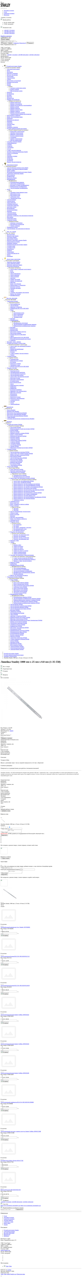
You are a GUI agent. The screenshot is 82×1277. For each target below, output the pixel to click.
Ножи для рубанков (15, 283)
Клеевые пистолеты (12, 82)
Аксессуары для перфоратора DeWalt (23, 481)
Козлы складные (14, 514)
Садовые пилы (11, 247)
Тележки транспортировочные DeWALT (24, 559)
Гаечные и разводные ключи (18, 88)
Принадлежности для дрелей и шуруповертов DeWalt (28, 487)
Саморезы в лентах (18, 500)
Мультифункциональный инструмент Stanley (19, 172)
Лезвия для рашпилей (16, 281)
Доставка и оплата (9, 10)
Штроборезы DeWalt (15, 643)
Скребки (9, 144)
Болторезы (10, 72)
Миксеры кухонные (15, 392)
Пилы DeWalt (14, 579)
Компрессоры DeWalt (16, 462)
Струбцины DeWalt (15, 444)
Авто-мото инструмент (13, 69)
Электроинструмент (12, 301)
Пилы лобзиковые (18, 314)
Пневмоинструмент (12, 227)
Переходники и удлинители (17, 285)
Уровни (12, 355)
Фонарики (10, 256)
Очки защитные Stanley (13, 263)
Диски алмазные (14, 275)
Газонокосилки (14, 359)
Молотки (9, 96)
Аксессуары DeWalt (12, 466)
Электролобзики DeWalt (16, 646)
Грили (12, 384)
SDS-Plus (15, 510)
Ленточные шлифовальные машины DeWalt (25, 601)
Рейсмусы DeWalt (15, 636)
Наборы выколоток (15, 102)
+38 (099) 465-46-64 (9, 31)
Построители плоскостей (17, 224)
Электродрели (11, 201)
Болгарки (12, 327)
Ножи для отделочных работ (15, 117)
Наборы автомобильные (16, 349)
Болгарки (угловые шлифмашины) (19, 185)
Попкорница (13, 395)
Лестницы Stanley (12, 237)
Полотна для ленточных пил (21, 534)
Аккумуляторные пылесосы (17, 373)
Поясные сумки (14, 540)
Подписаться (19, 1209)
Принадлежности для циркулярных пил (24, 495)
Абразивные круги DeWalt (17, 472)
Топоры (9, 154)
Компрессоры (14, 328)
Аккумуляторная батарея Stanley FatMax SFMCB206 (15, 1073)
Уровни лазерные (15, 225)
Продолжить (4, 835)
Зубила (9, 79)
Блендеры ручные (15, 378)
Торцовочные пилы (15, 198)
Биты (8, 70)
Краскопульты (14, 330)
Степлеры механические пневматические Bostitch (20, 418)
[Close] (1, 817)
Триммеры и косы (15, 365)
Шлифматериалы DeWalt (17, 565)
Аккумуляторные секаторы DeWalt (19, 452)
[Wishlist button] (1, 902)
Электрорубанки (11, 212)
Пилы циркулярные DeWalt (20, 582)
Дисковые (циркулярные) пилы (18, 192)
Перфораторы (11, 176)
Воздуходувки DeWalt (16, 459)
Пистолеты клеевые (15, 333)
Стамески (9, 146)
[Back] (7, 101)
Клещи (9, 83)
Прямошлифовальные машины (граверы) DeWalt (26, 600)
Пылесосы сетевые (15, 397)
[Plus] (18, 933)
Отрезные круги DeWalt (20, 475)
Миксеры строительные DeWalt (18, 619)
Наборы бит (13, 350)
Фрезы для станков (15, 294)
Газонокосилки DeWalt (16, 460)
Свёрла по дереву (18, 547)
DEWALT (6, 1236)
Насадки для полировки (16, 517)
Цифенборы (13, 563)
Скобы (12, 291)
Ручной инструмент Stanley (11, 653)
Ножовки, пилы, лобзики (14, 341)
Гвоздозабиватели (15, 304)
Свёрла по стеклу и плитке (20, 550)
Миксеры (12, 282)
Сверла (12, 289)
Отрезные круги (14, 520)
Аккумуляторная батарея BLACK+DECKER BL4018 (15, 985)
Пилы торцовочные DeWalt (20, 584)
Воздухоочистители (15, 382)
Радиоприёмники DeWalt (17, 633)
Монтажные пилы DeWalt (20, 590)
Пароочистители (14, 371)
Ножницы (10, 118)
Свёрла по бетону (18, 546)
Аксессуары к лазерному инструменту (20, 269)
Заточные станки (11, 207)
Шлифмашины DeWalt (16, 594)
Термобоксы (10, 249)
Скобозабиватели (11, 143)
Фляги (8, 254)
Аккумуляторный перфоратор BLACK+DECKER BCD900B (17, 1102)
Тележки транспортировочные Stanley (17, 151)
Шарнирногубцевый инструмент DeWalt (21, 447)
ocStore (9, 1269)
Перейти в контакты (6, 36)
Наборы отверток (15, 108)
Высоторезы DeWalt (15, 456)
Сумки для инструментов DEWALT (23, 558)
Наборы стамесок (15, 111)
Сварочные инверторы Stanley (15, 173)
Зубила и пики (14, 513)
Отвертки (9, 122)
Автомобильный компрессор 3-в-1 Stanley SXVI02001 (15, 927)
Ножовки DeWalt (15, 437)
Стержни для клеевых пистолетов (19, 292)
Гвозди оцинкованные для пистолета (20, 511)
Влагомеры (10, 217)
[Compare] (3, 955)
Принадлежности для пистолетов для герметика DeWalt (28, 489)
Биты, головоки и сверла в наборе (19, 504)
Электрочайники (15, 404)
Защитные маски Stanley (13, 262)
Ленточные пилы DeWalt (20, 591)
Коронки (12, 516)
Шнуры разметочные (16, 140)
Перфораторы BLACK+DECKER (19, 308)
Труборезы (10, 160)
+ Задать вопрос (5, 858)
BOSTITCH (7, 1234)
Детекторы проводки (13, 205)
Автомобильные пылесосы (17, 372)
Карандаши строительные (17, 131)
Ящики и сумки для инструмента (22, 561)
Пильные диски (14, 521)
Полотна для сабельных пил (21, 539)
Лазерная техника (12, 220)
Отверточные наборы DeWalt (18, 440)
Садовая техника (11, 356)
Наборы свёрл (17, 545)
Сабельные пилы (15, 196)
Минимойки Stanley (12, 239)
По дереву (16, 526)
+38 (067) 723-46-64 (9, 30)
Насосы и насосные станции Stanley (17, 240)
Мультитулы (10, 98)
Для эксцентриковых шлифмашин (22, 571)
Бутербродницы (14, 381)
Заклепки (12, 278)
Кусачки (9, 95)
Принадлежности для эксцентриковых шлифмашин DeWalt (29, 497)
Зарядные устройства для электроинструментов (20, 215)
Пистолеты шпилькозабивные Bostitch (17, 415)
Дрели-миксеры (11, 202)
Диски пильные (14, 276)
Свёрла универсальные (19, 552)
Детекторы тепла (11, 218)
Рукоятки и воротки (12, 127)
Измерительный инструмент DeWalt (20, 617)
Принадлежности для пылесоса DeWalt (24, 491)
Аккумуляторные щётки (16, 375)
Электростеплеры (12, 214)
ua (9, 37)
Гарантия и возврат (9, 13)
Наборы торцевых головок (17, 112)
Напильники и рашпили (13, 115)
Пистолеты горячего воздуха (18, 331)
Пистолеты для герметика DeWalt (19, 627)
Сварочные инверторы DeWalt (18, 637)
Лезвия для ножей (15, 279)
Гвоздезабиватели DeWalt (17, 613)
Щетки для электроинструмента (19, 575)
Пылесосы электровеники (17, 398)
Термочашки (10, 252)
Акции (6, 1224)
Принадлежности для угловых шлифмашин (25, 494)
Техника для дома (12, 368)
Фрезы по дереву (14, 562)
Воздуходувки (11, 234)
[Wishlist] (1, 955)
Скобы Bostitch (11, 417)
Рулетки (12, 352)
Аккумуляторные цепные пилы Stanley (17, 167)
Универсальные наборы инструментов (20, 114)
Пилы (8, 189)
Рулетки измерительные (16, 136)
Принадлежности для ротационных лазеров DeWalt (27, 492)
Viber (7, 1266)
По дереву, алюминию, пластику (22, 527)
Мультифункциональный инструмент (20, 339)
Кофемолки (13, 388)
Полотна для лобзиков (19, 536)
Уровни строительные (16, 138)
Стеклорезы (10, 147)
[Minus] (1, 933)
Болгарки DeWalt (15, 610)
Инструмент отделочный (14, 80)
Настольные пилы (15, 195)
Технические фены (12, 209)
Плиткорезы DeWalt (15, 629)
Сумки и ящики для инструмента (19, 353)
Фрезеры (9, 211)
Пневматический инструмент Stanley (17, 244)
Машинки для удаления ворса (18, 391)
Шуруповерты (11, 175)
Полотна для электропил (17, 532)
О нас (5, 12)
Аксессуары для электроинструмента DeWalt (22, 478)
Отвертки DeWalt (15, 439)
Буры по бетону (14, 505)
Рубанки (9, 125)
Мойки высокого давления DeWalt (19, 455)
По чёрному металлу (19, 530)
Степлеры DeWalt (15, 443)
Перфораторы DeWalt (16, 626)
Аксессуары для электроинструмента (20, 346)
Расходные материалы (13, 266)
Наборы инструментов (13, 99)
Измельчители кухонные (17, 385)
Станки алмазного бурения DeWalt (19, 639)
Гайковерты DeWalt (15, 611)
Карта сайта (7, 1223)
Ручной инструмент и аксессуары (16, 343)
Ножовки (9, 121)
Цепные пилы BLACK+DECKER (19, 366)
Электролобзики (11, 199)
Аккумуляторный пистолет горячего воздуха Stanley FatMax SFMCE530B (21, 1131)
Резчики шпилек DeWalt (16, 635)
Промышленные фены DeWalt (18, 632)
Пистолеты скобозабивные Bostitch (16, 414)
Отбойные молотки (12, 204)
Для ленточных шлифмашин (21, 569)
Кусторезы (13, 362)
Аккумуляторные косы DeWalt (18, 458)
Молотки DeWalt (14, 431)
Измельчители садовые (16, 360)
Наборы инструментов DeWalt (18, 621)
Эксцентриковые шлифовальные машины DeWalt (27, 598)
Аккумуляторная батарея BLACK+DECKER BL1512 (15, 956)
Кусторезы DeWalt (15, 463)
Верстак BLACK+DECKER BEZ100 (11, 1189)
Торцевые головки (12, 156)
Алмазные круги (14, 501)
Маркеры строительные (16, 134)
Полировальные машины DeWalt (22, 597)
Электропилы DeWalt (16, 465)
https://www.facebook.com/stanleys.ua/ (11, 1205)
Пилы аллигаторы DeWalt (20, 588)
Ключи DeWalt (14, 430)
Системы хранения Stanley (14, 141)
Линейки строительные (16, 133)
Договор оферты (8, 1220)
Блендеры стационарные (17, 379)
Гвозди (12, 272)
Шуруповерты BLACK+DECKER (19, 337)
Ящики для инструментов (14, 162)
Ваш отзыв (4, 832)
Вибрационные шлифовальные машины (24, 326)
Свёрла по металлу (18, 549)
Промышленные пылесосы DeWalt (19, 630)
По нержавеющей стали (20, 529)
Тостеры (12, 401)
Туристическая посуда (13, 253)
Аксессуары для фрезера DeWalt (22, 482)
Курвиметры (10, 93)
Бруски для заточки (12, 75)
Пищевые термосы (12, 243)
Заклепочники (11, 77)
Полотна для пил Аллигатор (21, 537)
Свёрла (12, 542)
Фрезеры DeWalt (14, 642)
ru (7, 37)
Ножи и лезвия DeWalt (16, 434)
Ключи (9, 85)
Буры (11, 270)
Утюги (12, 402)
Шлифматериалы (15, 295)
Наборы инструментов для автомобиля (21, 105)
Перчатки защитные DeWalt (17, 471)
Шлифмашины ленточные (20, 323)
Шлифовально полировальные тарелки (24, 572)
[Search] (16, 41)
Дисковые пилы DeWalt (19, 592)
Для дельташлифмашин (19, 568)
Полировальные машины (17, 182)
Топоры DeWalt (14, 446)
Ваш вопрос (4, 873)
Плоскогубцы (10, 124)
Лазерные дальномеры (16, 223)
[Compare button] (3, 902)
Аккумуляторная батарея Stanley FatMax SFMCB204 (15, 1044)
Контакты (6, 15)
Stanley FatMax (11, 170)
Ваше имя (4, 828)
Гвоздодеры (10, 76)
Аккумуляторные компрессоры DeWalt (20, 606)
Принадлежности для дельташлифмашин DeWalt (26, 485)
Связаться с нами (8, 1221)
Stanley (11, 730)
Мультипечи (13, 394)
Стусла (9, 149)
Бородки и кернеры (12, 73)
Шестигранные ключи (16, 91)
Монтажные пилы (15, 194)
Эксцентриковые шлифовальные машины (24, 324)
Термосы (9, 250)
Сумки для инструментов (14, 150)
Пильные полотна (15, 286)
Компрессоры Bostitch (13, 411)
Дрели (12, 336)
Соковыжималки (14, 400)
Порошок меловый (15, 288)
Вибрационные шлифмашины (18, 186)
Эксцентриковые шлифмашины (19, 188)
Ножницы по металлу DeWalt (18, 436)
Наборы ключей (14, 107)
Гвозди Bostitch (11, 410)
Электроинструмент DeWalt (14, 576)
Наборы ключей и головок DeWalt (19, 433)
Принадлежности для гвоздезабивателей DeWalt (26, 484)
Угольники (13, 137)
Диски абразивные (15, 273)
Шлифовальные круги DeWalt (21, 476)
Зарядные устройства (16, 307)
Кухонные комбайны (16, 389)
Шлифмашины (11, 179)
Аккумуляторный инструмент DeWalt (20, 608)
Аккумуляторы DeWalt (16, 604)
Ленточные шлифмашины (17, 183)
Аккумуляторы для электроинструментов (18, 228)
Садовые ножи (11, 246)
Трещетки (9, 157)
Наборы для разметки (16, 104)
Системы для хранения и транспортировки (22, 555)
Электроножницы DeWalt (17, 648)
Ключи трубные (14, 89)
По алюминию (17, 524)
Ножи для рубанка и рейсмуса (18, 518)
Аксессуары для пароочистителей (19, 376)
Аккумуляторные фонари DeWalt (19, 607)
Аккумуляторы (14, 305)
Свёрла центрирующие (19, 553)
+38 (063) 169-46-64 (9, 33)
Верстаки (12, 347)
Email (2, 869)
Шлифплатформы (18, 574)
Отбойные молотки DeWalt (17, 624)
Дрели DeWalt (14, 614)
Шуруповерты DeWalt (16, 645)
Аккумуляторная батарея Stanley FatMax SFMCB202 (15, 1014)
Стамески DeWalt (15, 442)
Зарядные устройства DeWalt (18, 616)
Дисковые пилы (17, 317)
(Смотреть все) (14, 739)
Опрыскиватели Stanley (13, 241)
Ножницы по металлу (13, 120)
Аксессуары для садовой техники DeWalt (21, 453)
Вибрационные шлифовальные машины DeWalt (26, 603)
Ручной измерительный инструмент (17, 128)
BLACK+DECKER (9, 1233)
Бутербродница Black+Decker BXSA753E (12, 1160)
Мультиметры (11, 208)
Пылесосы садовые (15, 363)
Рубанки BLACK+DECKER (18, 334)
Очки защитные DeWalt (16, 469)
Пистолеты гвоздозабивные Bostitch (17, 413)
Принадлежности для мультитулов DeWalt (24, 488)
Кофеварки (13, 386)
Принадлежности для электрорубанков (24, 498)
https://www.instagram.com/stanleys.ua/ (31, 1205)
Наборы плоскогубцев (16, 109)
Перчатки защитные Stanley (14, 265)
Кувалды (9, 92)
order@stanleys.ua (5, 1250)
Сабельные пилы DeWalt (20, 587)
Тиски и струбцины (12, 153)
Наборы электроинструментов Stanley (17, 169)
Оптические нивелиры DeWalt (18, 623)
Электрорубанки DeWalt (17, 649)
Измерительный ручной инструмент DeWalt (22, 429)
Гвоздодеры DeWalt (15, 427)
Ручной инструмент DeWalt (14, 424)
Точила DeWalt (14, 640)
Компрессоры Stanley (13, 236)
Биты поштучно (14, 503)
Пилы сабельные (18, 315)
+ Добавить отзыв (5, 810)
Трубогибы (10, 159)
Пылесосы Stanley (12, 178)
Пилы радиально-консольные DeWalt (23, 585)
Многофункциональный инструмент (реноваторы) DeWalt (26, 620)
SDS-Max (16, 508)
